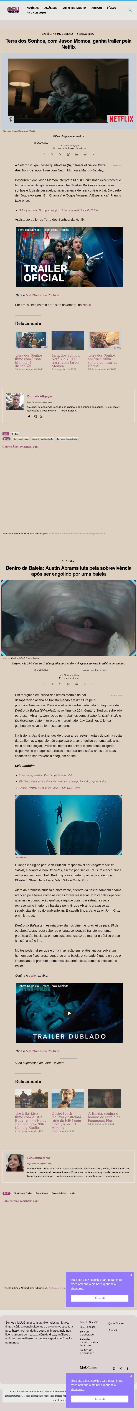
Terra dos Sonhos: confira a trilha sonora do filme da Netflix (102, 360)
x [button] (131, 1375)
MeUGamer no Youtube (42, 295)
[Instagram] (35, 416)
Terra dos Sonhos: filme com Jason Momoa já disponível (29, 360)
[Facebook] (43, 154)
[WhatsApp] (68, 154)
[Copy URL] (93, 154)
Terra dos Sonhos (21, 439)
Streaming (85, 33)
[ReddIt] (84, 154)
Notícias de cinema (57, 33)
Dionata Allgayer (71, 145)
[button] (130, 10)
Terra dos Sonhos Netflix (42, 439)
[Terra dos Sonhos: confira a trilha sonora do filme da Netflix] (104, 340)
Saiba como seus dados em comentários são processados (77, 533)
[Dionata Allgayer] (15, 406)
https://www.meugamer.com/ (39, 402)
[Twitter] (120, 1368)
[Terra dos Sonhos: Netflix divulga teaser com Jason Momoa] (68, 340)
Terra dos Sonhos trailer (67, 439)
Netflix (87, 305)
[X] (52, 154)
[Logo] (13, 10)
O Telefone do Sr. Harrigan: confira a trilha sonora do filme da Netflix (58, 210)
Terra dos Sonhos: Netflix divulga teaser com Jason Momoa (66, 360)
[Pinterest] (60, 154)
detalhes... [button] (77, 1389)
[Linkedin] (76, 154)
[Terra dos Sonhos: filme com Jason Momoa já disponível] (31, 340)
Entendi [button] (100, 1398)
